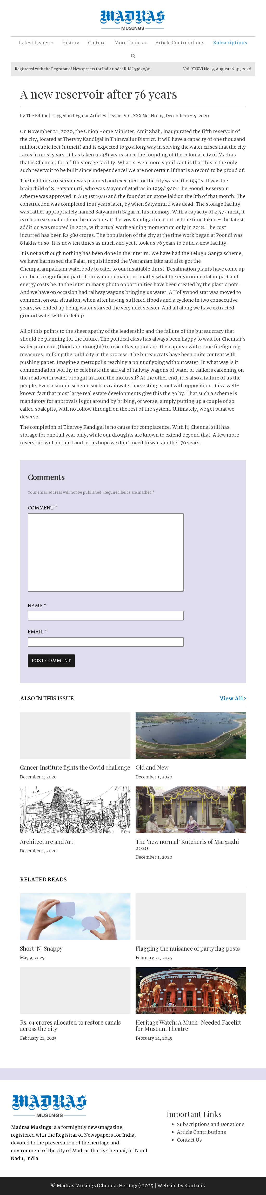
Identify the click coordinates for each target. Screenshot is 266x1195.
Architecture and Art (46, 841)
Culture (96, 43)
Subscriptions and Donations (210, 1125)
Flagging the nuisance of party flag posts (188, 948)
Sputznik (194, 1186)
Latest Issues (35, 43)
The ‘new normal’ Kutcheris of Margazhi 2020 (187, 845)
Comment (42, 508)
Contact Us (189, 1140)
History (70, 43)
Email (37, 632)
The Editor (37, 116)
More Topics (129, 43)
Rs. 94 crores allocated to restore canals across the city (70, 1025)
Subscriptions (230, 43)
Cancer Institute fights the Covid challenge (75, 767)
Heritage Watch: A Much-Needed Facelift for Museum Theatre (188, 1025)
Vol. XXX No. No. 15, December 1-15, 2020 (166, 116)
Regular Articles (89, 116)
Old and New (152, 767)
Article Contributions (179, 43)
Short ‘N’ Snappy (41, 948)
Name (37, 606)
